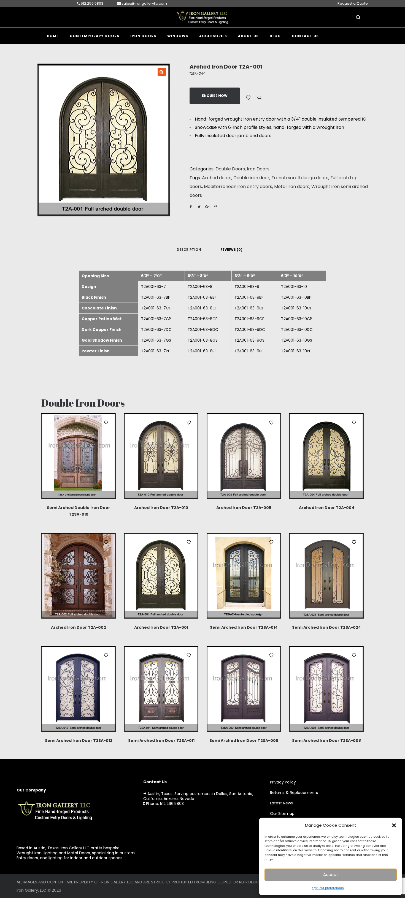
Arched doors (216, 178)
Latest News (281, 803)
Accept (330, 874)
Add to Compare (259, 97)
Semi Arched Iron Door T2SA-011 (161, 740)
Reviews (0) (231, 249)
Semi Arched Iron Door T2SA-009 (243, 740)
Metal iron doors (291, 186)
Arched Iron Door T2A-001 (161, 627)
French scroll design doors (299, 178)
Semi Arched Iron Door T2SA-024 (326, 627)
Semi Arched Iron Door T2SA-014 (244, 627)
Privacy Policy (283, 782)
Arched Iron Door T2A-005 (243, 507)
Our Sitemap (282, 813)
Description (189, 249)
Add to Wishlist (248, 97)
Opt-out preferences (328, 888)
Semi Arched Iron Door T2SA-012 (78, 740)
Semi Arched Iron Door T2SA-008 (326, 740)
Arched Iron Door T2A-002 (78, 627)
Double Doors (230, 169)
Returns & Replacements (294, 792)
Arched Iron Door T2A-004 (326, 507)
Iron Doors (258, 169)
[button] (394, 825)
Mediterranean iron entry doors (238, 186)
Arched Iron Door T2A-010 (161, 507)
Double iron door (251, 178)
